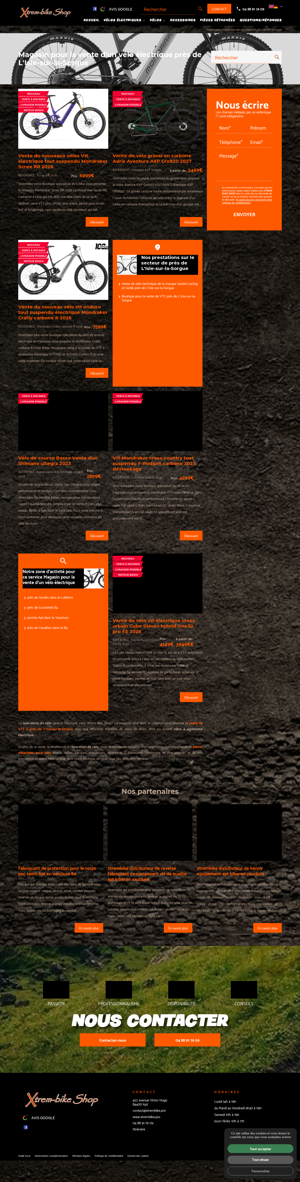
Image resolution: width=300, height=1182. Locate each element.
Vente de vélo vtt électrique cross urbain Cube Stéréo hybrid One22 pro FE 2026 (154, 626)
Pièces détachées (217, 20)
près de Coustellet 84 (42, 607)
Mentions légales (81, 1155)
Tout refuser (260, 1159)
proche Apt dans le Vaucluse (48, 617)
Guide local (24, 1155)
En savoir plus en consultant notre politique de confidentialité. (247, 201)
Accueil (91, 20)
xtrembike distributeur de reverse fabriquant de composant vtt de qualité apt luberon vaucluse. (147, 873)
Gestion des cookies (138, 1155)
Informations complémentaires (51, 1155)
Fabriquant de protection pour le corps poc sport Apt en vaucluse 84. (57, 870)
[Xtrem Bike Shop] (45, 13)
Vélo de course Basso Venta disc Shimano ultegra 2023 (58, 460)
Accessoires (183, 20)
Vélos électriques (122, 20)
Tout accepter (260, 1148)
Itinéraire (139, 1129)
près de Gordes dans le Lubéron (50, 597)
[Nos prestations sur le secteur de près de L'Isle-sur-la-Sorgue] (127, 265)
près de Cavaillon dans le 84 (47, 627)
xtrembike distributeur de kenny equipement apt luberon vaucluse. (231, 870)
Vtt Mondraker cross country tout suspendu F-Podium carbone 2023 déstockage (154, 463)
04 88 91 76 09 (253, 9)
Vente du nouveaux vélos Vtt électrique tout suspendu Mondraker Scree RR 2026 (63, 161)
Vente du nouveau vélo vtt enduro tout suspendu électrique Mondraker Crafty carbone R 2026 (63, 312)
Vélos (156, 20)
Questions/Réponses (261, 20)
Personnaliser (260, 1171)
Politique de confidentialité (109, 1155)
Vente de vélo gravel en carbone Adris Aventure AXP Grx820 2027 (152, 158)
